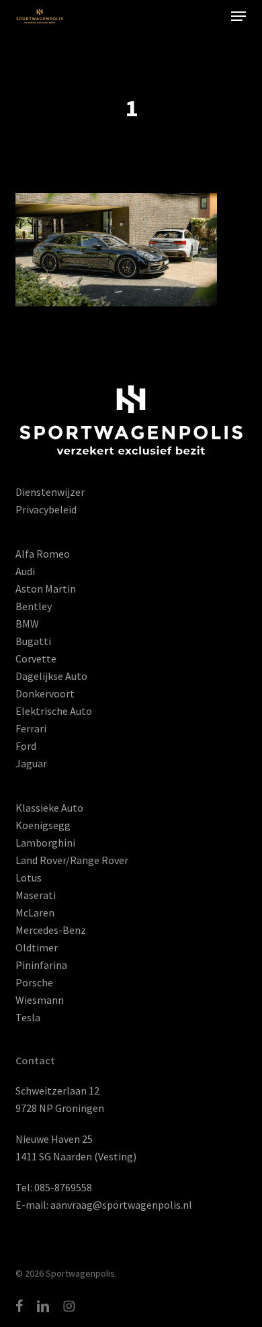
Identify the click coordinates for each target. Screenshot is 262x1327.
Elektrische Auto (53, 711)
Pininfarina (41, 965)
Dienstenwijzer (50, 492)
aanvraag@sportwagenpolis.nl (121, 1204)
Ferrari (30, 728)
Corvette (35, 658)
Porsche (34, 982)
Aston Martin (45, 588)
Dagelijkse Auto (51, 676)
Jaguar (31, 763)
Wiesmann (39, 1000)
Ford (25, 746)
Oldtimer (36, 947)
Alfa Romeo (42, 553)
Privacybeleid (46, 509)
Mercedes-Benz (50, 930)
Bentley (33, 606)
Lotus (28, 877)
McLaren (34, 912)
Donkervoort (45, 693)
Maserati (35, 895)
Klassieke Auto (49, 807)
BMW (27, 623)
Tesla (27, 1017)
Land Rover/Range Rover (71, 860)
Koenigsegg (43, 825)
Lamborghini (45, 842)
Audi (25, 571)
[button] (238, 16)
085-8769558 (63, 1187)
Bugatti (33, 641)
